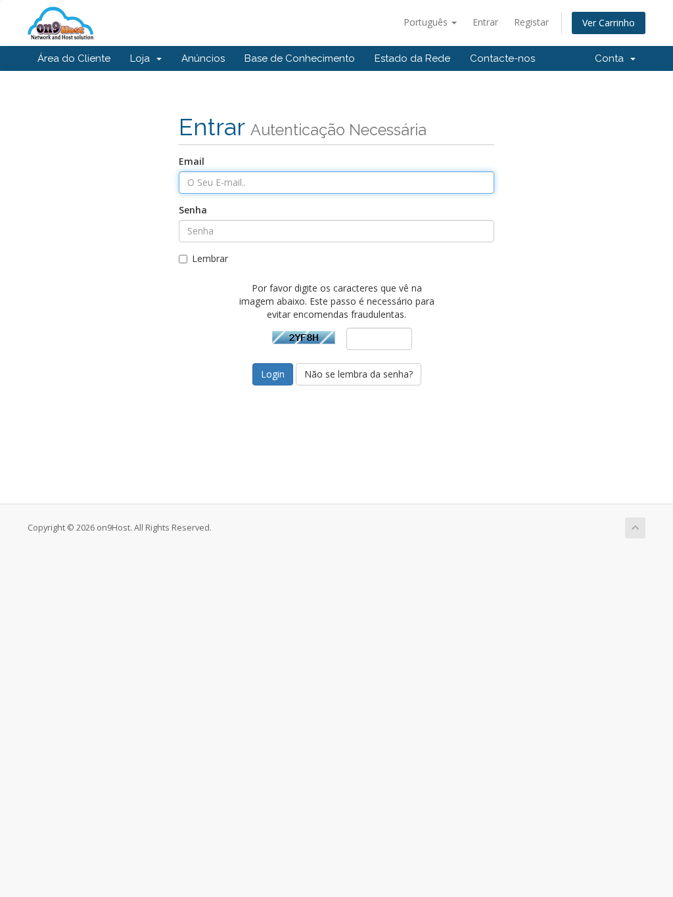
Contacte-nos (502, 58)
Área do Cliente (73, 58)
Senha (193, 210)
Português (427, 22)
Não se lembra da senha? (358, 374)
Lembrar (210, 258)
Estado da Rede (412, 58)
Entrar (485, 22)
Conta (612, 58)
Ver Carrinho (608, 22)
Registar (531, 22)
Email (191, 161)
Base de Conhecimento (299, 58)
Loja (142, 58)
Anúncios (203, 58)
